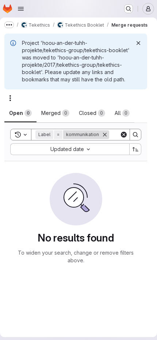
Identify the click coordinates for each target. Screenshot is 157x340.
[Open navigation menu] (21, 9)
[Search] (135, 134)
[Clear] (123, 134)
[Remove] (104, 134)
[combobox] (69, 149)
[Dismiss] (138, 43)
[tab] (20, 113)
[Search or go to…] (128, 8)
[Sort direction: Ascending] (135, 149)
